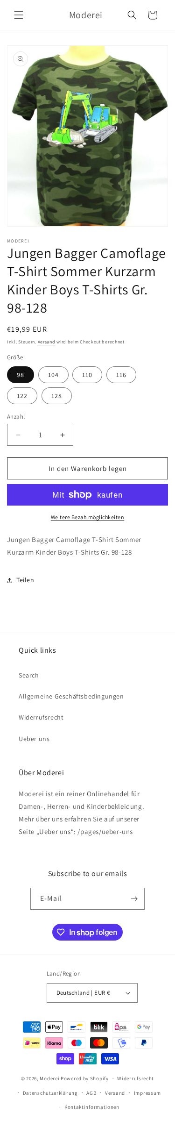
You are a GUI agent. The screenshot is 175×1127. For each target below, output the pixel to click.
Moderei (49, 1078)
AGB (91, 1093)
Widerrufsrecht (41, 717)
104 (53, 375)
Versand (47, 342)
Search (29, 675)
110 (87, 375)
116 (121, 375)
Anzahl (16, 417)
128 (56, 396)
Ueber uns (34, 739)
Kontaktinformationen (91, 1107)
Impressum (147, 1093)
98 (20, 375)
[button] (18, 15)
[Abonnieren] (134, 899)
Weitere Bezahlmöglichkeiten (88, 517)
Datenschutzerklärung (50, 1093)
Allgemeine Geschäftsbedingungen (71, 696)
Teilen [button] (25, 580)
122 (22, 396)
